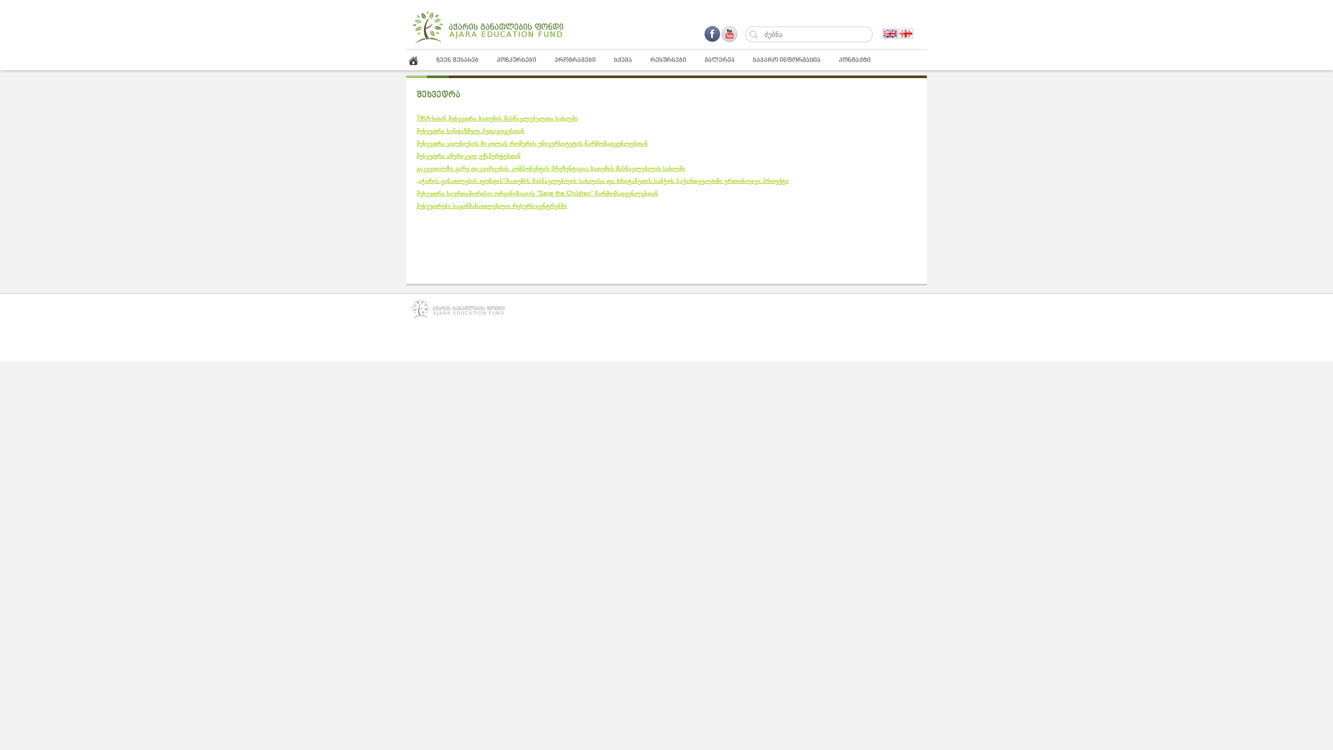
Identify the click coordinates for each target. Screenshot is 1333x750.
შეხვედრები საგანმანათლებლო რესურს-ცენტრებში (492, 206)
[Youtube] (729, 34)
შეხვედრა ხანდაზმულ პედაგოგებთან (470, 131)
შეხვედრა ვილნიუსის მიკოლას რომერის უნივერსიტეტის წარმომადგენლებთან (532, 143)
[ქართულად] (906, 34)
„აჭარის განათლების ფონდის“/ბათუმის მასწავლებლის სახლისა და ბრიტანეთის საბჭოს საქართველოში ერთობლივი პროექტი (603, 181)
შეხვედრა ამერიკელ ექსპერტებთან (469, 156)
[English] (890, 34)
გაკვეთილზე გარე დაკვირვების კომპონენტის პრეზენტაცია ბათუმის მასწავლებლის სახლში (551, 168)
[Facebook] (712, 34)
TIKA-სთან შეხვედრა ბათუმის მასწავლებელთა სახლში (497, 118)
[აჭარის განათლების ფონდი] (488, 42)
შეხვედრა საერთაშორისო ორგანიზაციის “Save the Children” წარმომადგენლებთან (537, 193)
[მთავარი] (420, 60)
